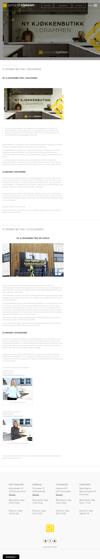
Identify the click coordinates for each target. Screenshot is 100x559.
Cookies (54, 547)
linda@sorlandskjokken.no (15, 416)
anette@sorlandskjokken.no (15, 375)
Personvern (47, 547)
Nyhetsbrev (10, 557)
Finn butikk (79, 5)
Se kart (12, 494)
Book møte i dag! (73, 549)
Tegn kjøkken (63, 5)
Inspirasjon (47, 5)
